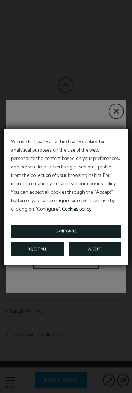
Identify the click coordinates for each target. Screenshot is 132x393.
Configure (66, 231)
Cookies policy (76, 209)
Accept (94, 249)
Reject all (37, 249)
